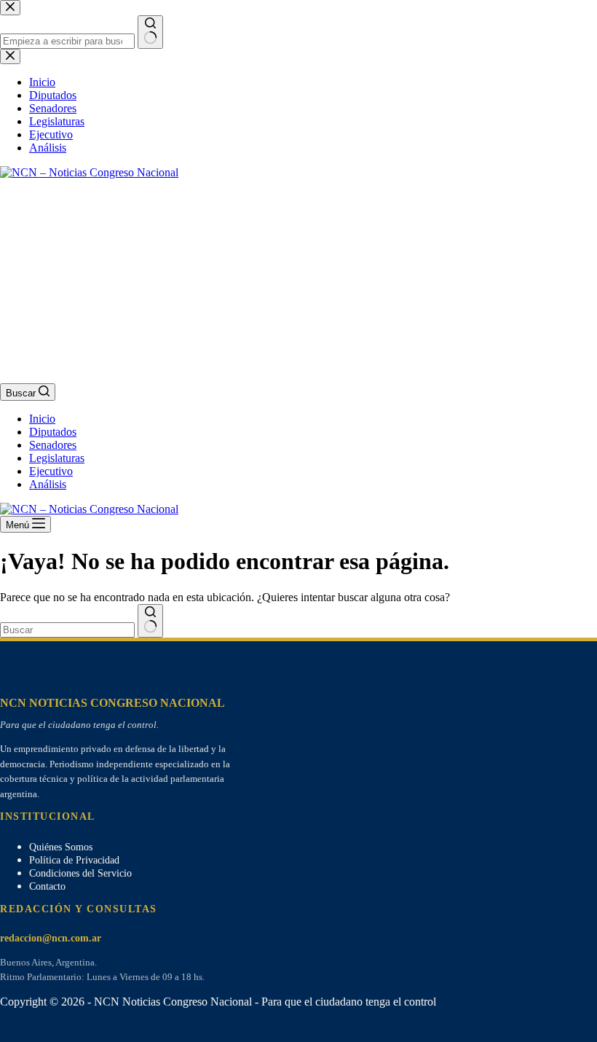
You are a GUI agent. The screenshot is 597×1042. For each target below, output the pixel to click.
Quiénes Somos (60, 847)
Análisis (47, 484)
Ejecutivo (51, 471)
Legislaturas (56, 458)
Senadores (52, 445)
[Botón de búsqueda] (150, 621)
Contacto (47, 886)
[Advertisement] (298, 281)
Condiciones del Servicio (80, 873)
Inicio (42, 418)
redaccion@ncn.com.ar (50, 938)
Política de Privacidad (74, 860)
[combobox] (67, 630)
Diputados (52, 432)
